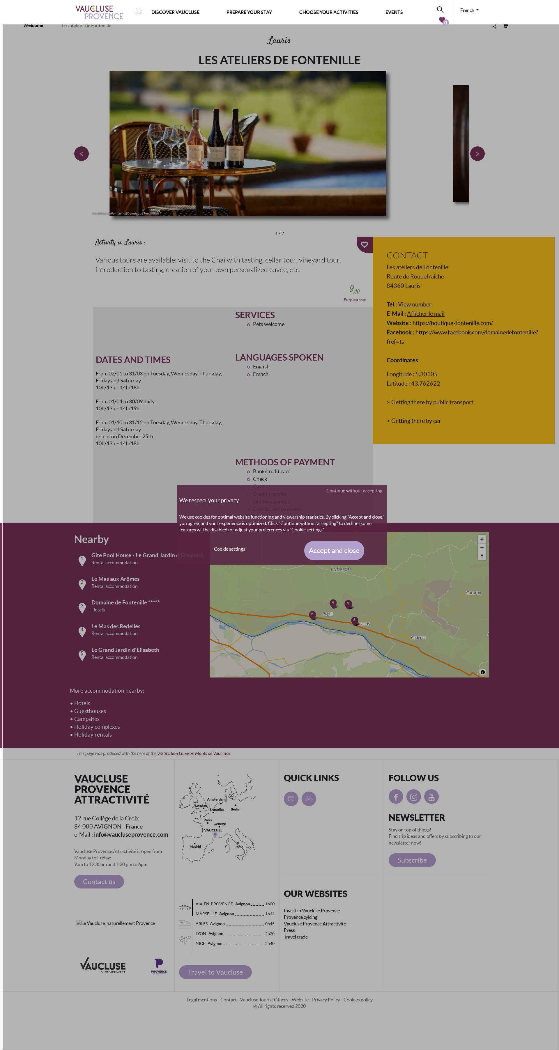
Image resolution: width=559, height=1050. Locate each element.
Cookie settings (229, 548)
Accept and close (334, 550)
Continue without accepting (354, 490)
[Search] (442, 8)
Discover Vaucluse (175, 12)
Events (394, 12)
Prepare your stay (249, 12)
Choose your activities (328, 12)
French (467, 10)
